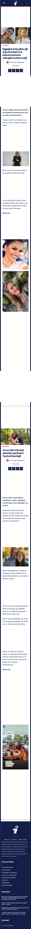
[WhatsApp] (21, 70)
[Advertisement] (15, 91)
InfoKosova (20, 62)
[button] (27, 3)
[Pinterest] (17, 70)
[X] (13, 70)
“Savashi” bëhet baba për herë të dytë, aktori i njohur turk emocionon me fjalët (14, 913)
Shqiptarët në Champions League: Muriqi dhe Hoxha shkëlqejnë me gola (15, 908)
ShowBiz (5, 45)
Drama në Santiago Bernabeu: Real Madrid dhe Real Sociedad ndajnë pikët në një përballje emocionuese (14, 898)
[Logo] (15, 3)
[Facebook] (9, 70)
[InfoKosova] (8, 62)
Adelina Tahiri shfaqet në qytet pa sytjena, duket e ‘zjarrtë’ (14, 903)
